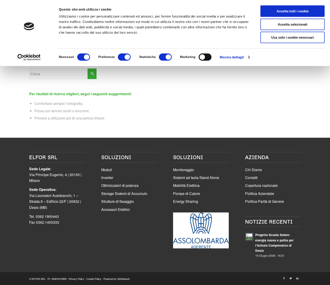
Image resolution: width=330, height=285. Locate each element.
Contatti (251, 177)
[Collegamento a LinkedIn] (297, 278)
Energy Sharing (185, 201)
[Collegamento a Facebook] (284, 278)
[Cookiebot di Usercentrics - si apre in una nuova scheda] (29, 57)
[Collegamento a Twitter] (290, 278)
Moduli (106, 169)
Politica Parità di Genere (264, 201)
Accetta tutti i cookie (293, 11)
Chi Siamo (253, 169)
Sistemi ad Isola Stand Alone (196, 177)
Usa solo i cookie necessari (292, 37)
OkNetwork (123, 279)
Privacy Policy (76, 279)
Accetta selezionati (292, 24)
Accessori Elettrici (115, 209)
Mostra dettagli (232, 57)
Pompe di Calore (186, 193)
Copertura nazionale (261, 185)
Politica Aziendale (259, 193)
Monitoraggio (183, 169)
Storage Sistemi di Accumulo (124, 193)
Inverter (107, 177)
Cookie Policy (93, 279)
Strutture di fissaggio (117, 201)
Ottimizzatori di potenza (120, 185)
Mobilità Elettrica (186, 185)
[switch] (124, 57)
